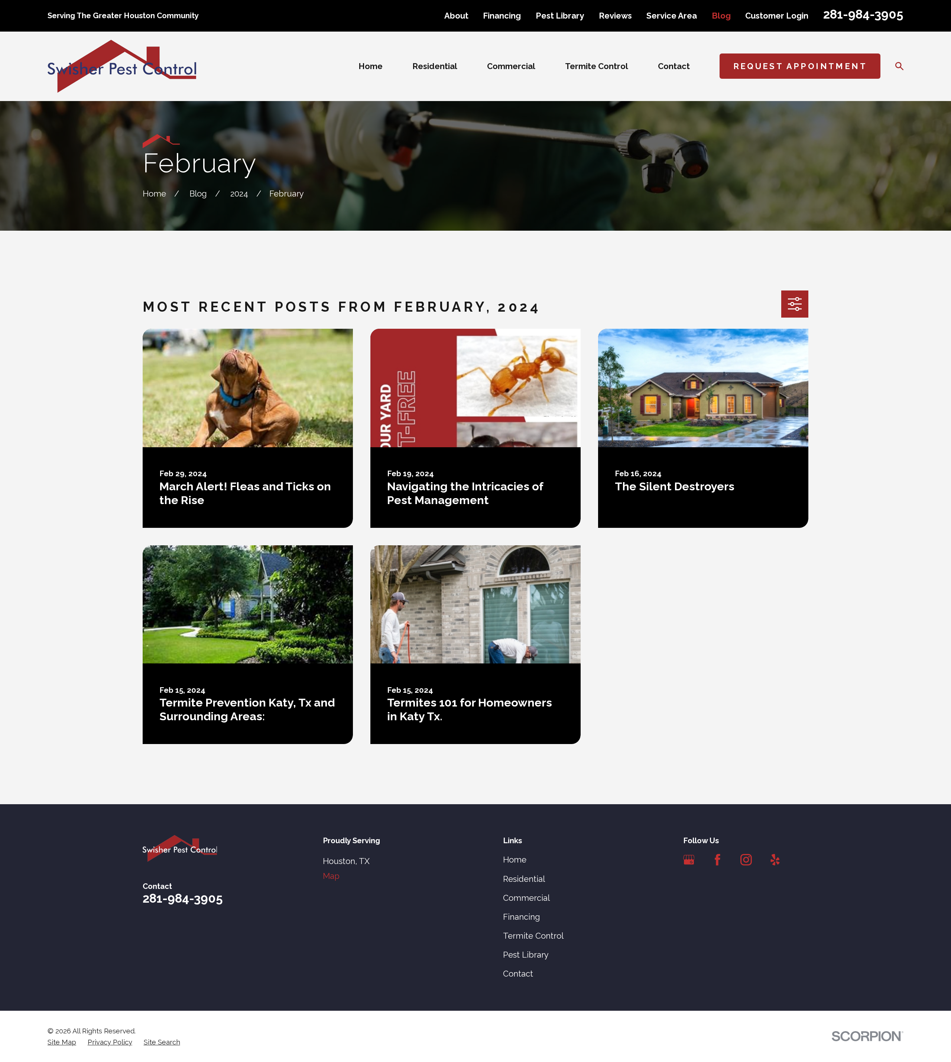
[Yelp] (775, 859)
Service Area (671, 15)
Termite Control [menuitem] (596, 66)
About (456, 15)
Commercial (526, 898)
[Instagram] (746, 859)
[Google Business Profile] (689, 859)
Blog (721, 15)
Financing (502, 15)
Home (514, 859)
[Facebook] (717, 859)
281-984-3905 (863, 14)
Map (331, 876)
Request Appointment (800, 66)
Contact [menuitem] (674, 66)
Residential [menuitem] (434, 66)
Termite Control (533, 936)
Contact (518, 973)
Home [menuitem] (370, 66)
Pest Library (560, 15)
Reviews (615, 15)
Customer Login (776, 15)
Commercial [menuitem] (511, 66)
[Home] (122, 66)
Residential (524, 879)
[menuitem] (62, 1042)
